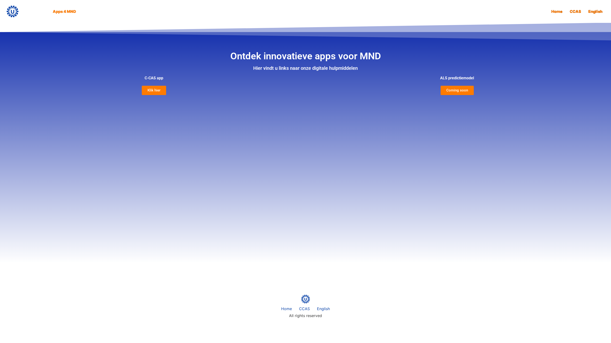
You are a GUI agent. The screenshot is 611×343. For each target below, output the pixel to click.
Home (557, 11)
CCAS (575, 11)
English (595, 11)
